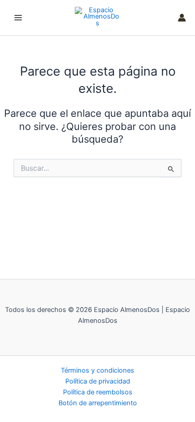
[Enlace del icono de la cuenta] (182, 18)
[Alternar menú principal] (18, 18)
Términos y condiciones (97, 370)
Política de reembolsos (97, 392)
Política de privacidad (97, 381)
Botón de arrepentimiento (97, 403)
